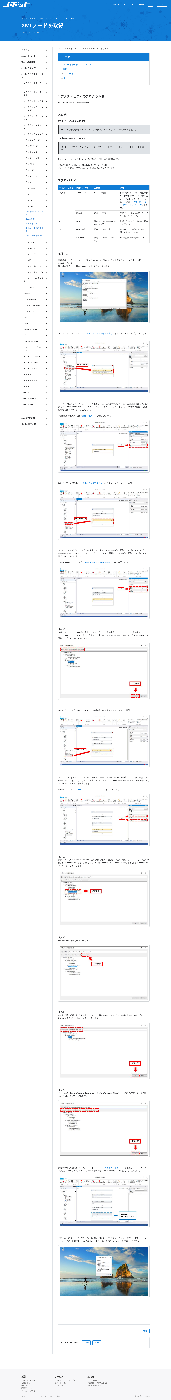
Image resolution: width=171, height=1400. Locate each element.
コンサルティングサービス (64, 1380)
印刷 (146, 1331)
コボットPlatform (28, 1380)
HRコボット (26, 1385)
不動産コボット (27, 1388)
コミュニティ (128, 4)
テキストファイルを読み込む (100, 333)
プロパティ (68, 73)
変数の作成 (87, 415)
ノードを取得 (31, 223)
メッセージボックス (114, 1167)
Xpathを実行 (31, 219)
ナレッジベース (113, 4)
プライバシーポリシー (30, 1396)
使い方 (66, 78)
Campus (140, 4)
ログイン (161, 4)
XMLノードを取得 (33, 235)
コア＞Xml (69, 18)
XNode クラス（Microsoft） (90, 789)
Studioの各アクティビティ (50, 18)
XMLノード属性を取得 (34, 229)
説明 (65, 69)
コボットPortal (60, 1383)
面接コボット (26, 1383)
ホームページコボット (30, 1391)
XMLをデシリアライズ (34, 213)
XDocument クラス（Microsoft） (97, 562)
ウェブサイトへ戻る (52, 1396)
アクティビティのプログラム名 (77, 64)
